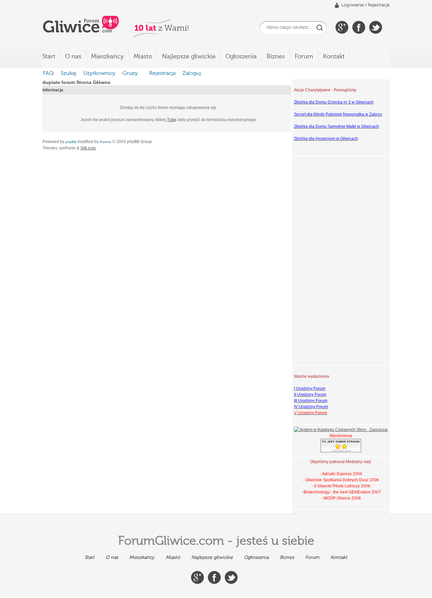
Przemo (105, 142)
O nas (73, 57)
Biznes (276, 57)
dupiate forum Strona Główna (76, 82)
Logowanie (352, 5)
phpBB (70, 142)
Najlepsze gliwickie (189, 57)
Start (49, 57)
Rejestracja (378, 5)
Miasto (143, 57)
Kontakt (334, 57)
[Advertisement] (321, 260)
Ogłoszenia (241, 57)
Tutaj (171, 119)
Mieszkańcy (107, 57)
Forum (304, 57)
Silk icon (88, 148)
